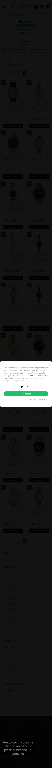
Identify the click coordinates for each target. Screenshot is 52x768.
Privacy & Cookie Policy (39, 399)
